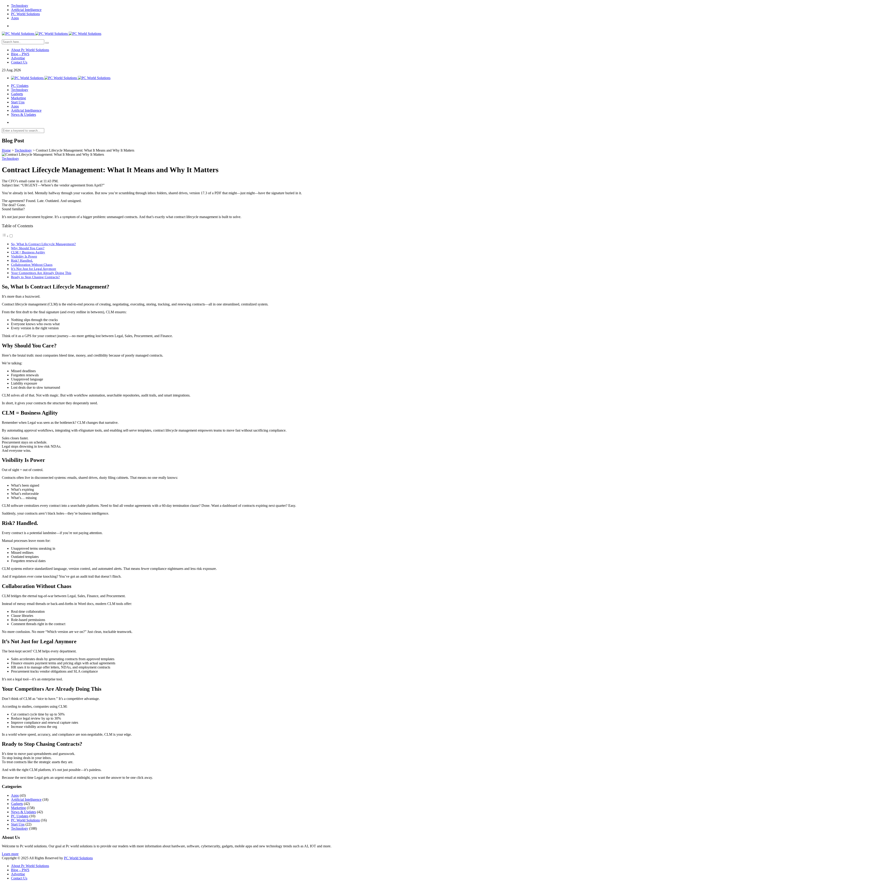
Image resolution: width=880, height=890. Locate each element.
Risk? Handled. (22, 260)
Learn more (10, 854)
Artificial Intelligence (26, 10)
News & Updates (23, 114)
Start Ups (18, 102)
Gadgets (17, 94)
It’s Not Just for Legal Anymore (33, 269)
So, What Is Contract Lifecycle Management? (43, 244)
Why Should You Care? (27, 248)
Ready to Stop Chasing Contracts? (35, 277)
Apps (15, 18)
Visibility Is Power (24, 256)
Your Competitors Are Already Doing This (41, 273)
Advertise (18, 58)
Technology (19, 6)
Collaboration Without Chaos (31, 264)
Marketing (18, 98)
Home (6, 150)
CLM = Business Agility (28, 252)
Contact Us (19, 62)
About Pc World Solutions (30, 50)
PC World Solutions (25, 14)
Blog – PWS (20, 54)
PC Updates (19, 86)
